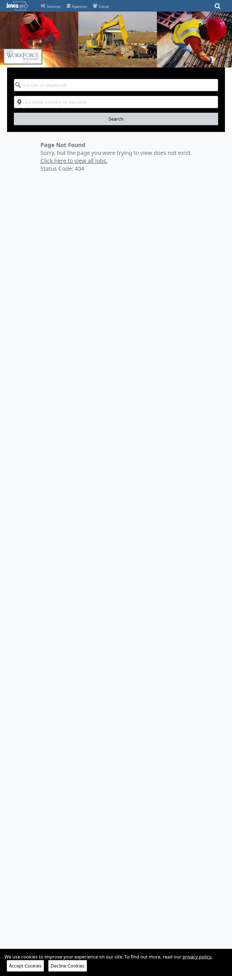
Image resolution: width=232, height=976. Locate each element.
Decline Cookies (68, 966)
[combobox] (116, 85)
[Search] (217, 8)
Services (53, 7)
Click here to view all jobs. (74, 160)
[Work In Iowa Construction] (116, 40)
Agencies (79, 7)
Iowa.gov (20, 6)
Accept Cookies (25, 966)
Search (116, 119)
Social (103, 7)
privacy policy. (197, 957)
